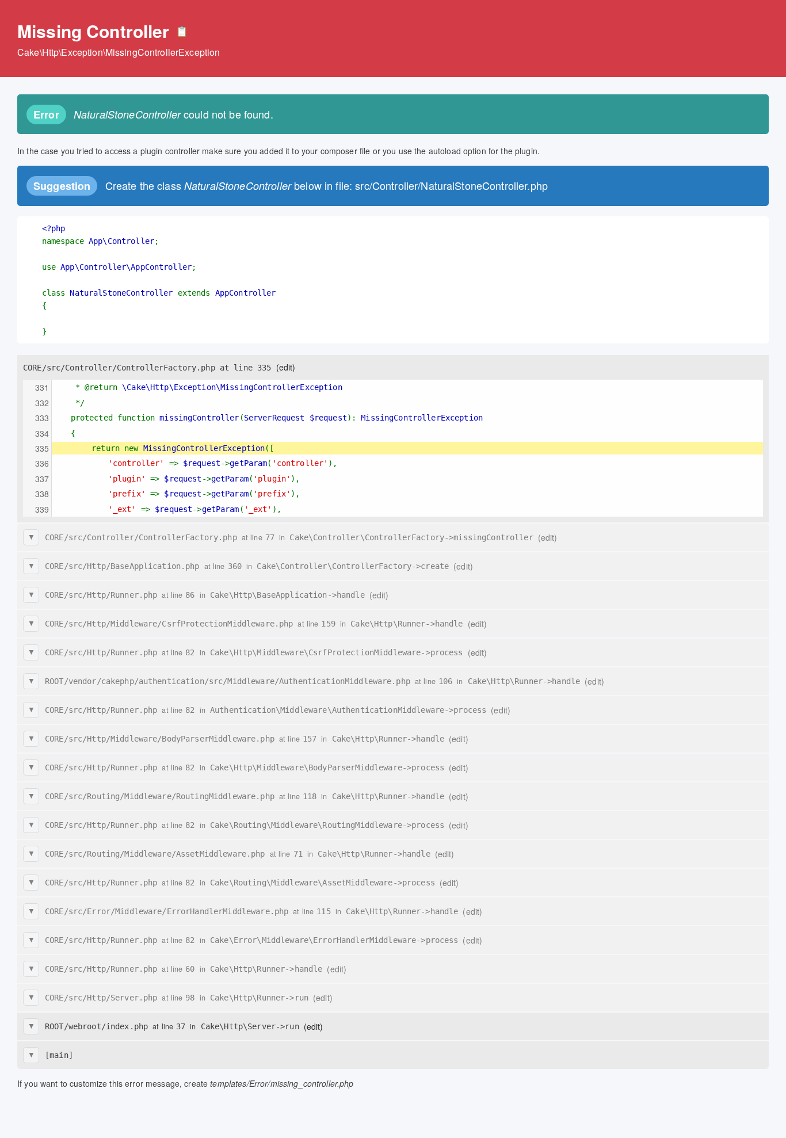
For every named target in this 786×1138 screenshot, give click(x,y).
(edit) (286, 367)
